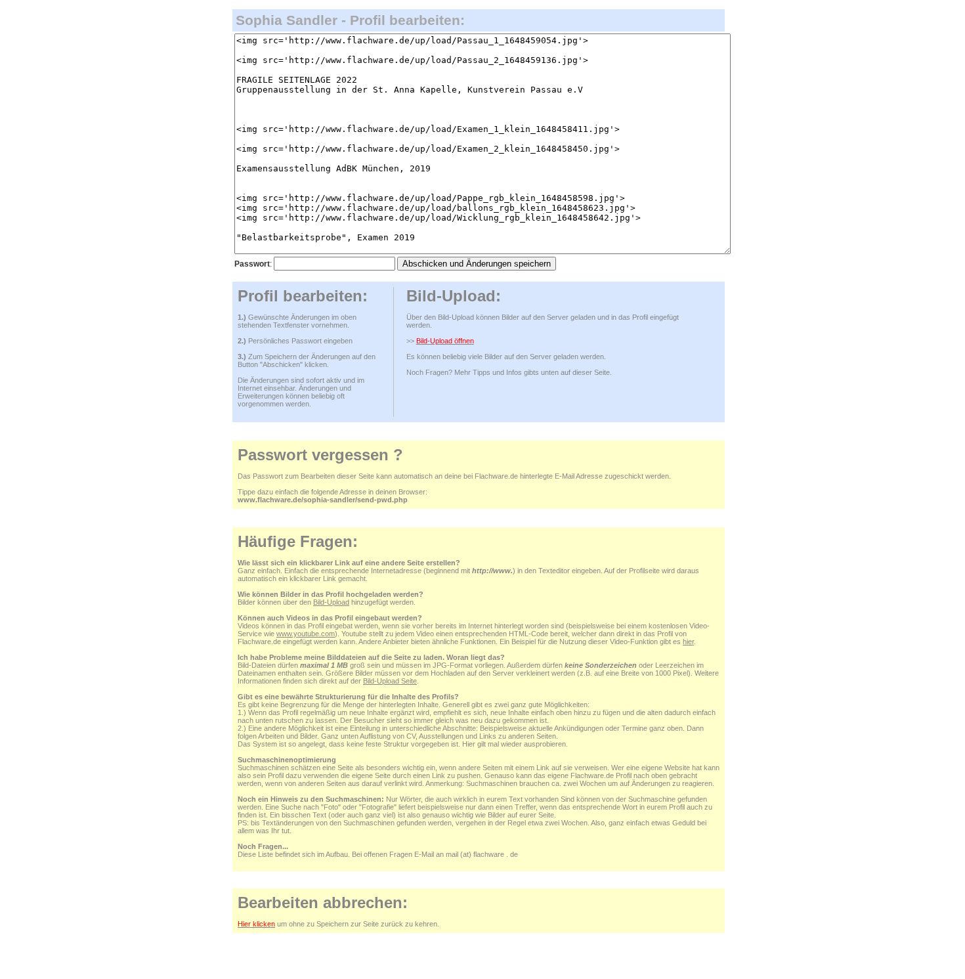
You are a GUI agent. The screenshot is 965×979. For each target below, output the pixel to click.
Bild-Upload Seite (390, 681)
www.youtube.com (305, 634)
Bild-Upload (331, 602)
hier (688, 641)
